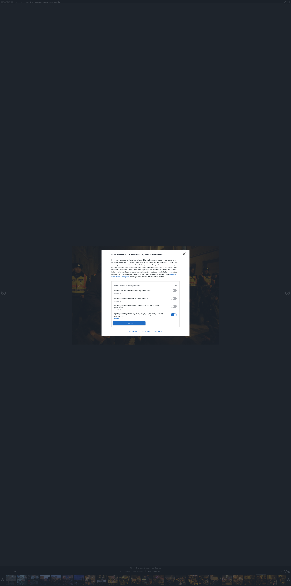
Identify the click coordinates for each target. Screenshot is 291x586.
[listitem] (145, 285)
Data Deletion (133, 331)
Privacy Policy (158, 331)
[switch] (174, 290)
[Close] (185, 255)
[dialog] (145, 293)
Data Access (145, 331)
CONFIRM (129, 323)
